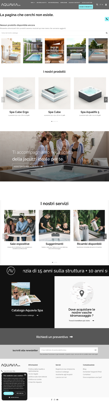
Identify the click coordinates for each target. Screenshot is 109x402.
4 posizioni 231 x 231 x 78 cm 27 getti (54, 115)
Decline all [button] (20, 393)
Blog (84, 369)
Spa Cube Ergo (19, 112)
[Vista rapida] (33, 83)
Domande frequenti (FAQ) (92, 372)
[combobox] (25, 375)
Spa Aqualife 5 (90, 112)
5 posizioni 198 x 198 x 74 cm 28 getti (90, 115)
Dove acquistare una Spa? (92, 377)
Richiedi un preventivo (52, 337)
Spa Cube (54, 112)
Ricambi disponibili (89, 243)
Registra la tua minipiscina (65, 369)
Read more (6, 390)
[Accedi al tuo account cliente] (106, 5)
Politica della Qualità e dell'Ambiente (36, 370)
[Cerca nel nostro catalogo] (106, 33)
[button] (51, 121)
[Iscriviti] (95, 350)
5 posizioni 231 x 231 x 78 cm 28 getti (19, 115)
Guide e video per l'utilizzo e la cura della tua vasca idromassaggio (54, 247)
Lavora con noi (61, 377)
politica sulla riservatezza (37, 377)
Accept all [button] (8, 393)
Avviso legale (33, 374)
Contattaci (87, 374)
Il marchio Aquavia (35, 382)
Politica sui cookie (34, 379)
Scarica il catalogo (62, 372)
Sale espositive (19, 243)
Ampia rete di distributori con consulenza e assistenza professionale (19, 247)
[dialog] (14, 386)
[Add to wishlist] (33, 80)
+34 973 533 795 (9, 371)
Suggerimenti (54, 243)
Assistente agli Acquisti (64, 374)
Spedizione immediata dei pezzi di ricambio (89, 247)
